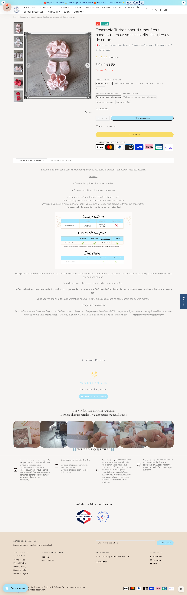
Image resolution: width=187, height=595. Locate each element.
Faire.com (45, 557)
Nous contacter (48, 560)
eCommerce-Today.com (35, 590)
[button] (7, 7)
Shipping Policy (20, 570)
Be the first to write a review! (93, 396)
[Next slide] (184, 3)
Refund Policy (19, 563)
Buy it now (134, 135)
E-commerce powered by (73, 587)
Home (15, 17)
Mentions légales (21, 573)
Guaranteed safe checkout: (111, 142)
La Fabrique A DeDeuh (16, 9)
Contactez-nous (103, 50)
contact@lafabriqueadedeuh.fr (115, 556)
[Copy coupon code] (141, 3)
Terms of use (19, 560)
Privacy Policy (19, 567)
